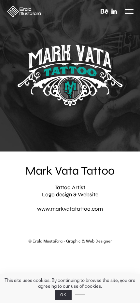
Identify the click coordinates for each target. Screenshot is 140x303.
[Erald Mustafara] (33, 11)
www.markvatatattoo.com (70, 208)
